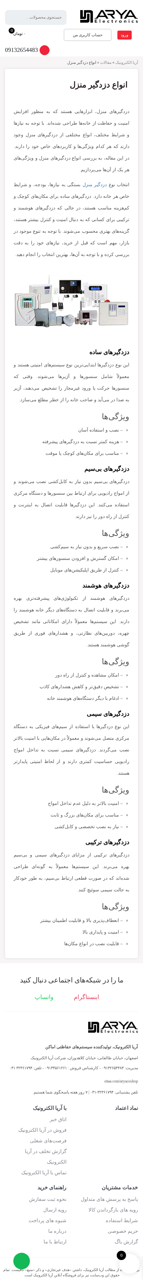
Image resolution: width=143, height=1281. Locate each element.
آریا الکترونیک (126, 62)
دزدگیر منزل (94, 184)
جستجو (15, 17)
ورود (124, 35)
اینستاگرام (87, 997)
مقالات (105, 62)
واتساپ (45, 997)
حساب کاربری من (87, 35)
